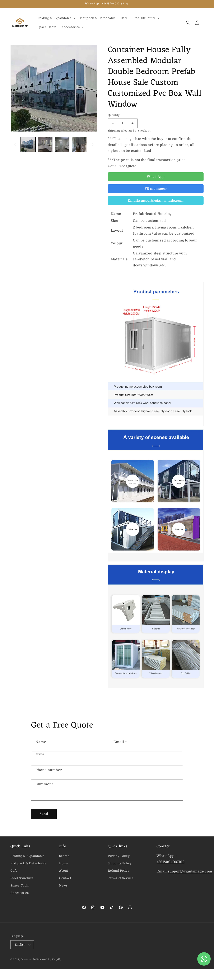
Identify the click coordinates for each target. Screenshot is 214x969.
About (63, 870)
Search (64, 856)
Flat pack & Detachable (28, 863)
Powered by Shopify (48, 959)
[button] (56, 18)
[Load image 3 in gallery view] (62, 144)
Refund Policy (118, 870)
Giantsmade (28, 959)
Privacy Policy (119, 856)
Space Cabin (19, 885)
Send (44, 814)
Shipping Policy (120, 863)
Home (63, 863)
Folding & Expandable (27, 856)
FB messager (156, 189)
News (63, 885)
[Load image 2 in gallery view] (45, 144)
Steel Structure (21, 878)
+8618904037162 (170, 862)
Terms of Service (121, 878)
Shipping (114, 130)
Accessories (19, 892)
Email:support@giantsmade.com (155, 201)
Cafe (13, 870)
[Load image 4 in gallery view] (79, 144)
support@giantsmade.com (190, 871)
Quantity (114, 115)
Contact (65, 878)
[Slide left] (15, 144)
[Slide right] (92, 144)
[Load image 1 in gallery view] (28, 144)
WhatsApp (156, 177)
